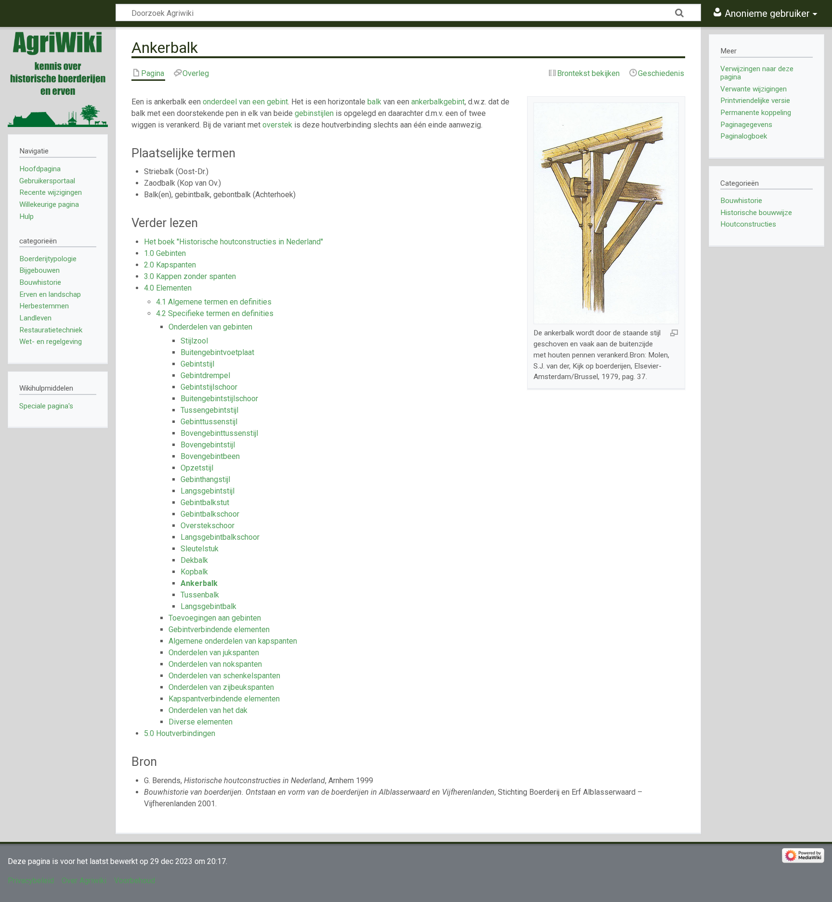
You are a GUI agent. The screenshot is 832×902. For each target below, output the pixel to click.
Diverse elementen (201, 721)
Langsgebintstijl (207, 490)
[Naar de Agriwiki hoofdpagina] (58, 77)
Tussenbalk (200, 594)
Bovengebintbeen (210, 456)
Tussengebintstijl (209, 410)
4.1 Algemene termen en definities (214, 301)
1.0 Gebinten (165, 253)
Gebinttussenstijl (209, 421)
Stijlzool (194, 340)
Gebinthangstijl (205, 479)
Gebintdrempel (205, 375)
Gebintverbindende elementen (219, 629)
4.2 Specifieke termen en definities (214, 313)
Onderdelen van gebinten (210, 326)
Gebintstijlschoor (209, 387)
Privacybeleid (31, 880)
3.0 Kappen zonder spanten (190, 276)
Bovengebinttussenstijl (219, 433)
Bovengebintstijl (208, 444)
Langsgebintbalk (208, 606)
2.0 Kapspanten (170, 264)
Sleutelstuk (200, 548)
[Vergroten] (674, 332)
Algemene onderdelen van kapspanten (233, 641)
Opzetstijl (197, 467)
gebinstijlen (314, 113)
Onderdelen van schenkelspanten (224, 675)
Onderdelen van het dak (208, 710)
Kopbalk (194, 571)
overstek (277, 124)
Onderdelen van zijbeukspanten (221, 687)
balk (374, 101)
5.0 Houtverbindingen (179, 733)
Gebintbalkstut (205, 502)
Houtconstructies (748, 224)
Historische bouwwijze (756, 212)
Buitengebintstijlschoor (219, 398)
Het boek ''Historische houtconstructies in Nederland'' (233, 241)
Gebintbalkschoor (210, 514)
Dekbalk (194, 560)
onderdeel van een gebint (245, 101)
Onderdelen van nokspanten (215, 664)
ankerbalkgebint (438, 101)
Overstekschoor (207, 525)
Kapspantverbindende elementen (224, 698)
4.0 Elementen (168, 287)
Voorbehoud (134, 880)
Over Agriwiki (84, 880)
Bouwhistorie (741, 200)
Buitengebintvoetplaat (217, 352)
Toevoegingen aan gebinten (215, 618)
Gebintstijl (197, 363)
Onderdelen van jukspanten (214, 652)
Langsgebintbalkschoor (220, 537)
